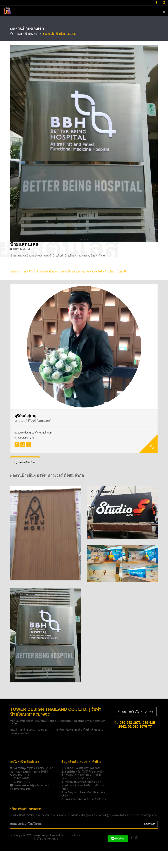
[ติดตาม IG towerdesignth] (164, 3)
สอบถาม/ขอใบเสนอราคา (136, 711)
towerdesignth (22, 788)
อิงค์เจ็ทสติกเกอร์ (103, 551)
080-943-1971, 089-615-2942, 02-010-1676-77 (137, 724)
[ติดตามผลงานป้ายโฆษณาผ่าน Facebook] (156, 3)
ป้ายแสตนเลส (24, 594)
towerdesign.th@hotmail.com (35, 432)
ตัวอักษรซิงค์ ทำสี (27, 492)
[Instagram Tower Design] (136, 837)
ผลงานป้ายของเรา (27, 33)
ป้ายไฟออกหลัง (102, 492)
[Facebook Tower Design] (131, 837)
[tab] (25, 462)
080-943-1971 (25, 438)
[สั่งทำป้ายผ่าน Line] (118, 837)
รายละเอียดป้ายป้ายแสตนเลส (59, 33)
